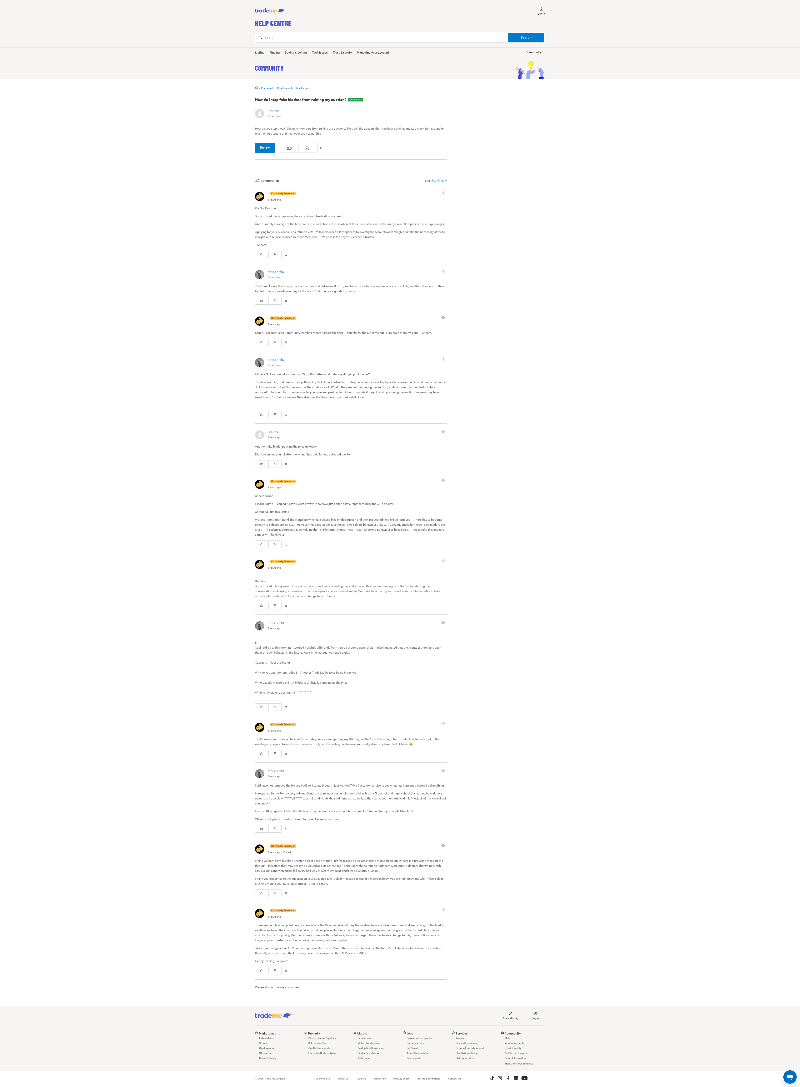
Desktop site (322, 1078)
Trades (460, 1038)
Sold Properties (317, 1043)
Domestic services (466, 1043)
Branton (274, 110)
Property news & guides (322, 1038)
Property (314, 1033)
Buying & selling (296, 52)
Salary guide (414, 1058)
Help (507, 1038)
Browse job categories (419, 1038)
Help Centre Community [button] (519, 1063)
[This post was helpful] (289, 148)
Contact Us (454, 1078)
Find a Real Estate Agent (322, 1053)
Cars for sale (365, 1038)
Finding (275, 52)
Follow (265, 147)
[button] (539, 10)
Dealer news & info (368, 1053)
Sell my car (364, 1058)
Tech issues (320, 52)
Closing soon (266, 1048)
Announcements (514, 1043)
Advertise (380, 1078)
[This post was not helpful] (308, 148)
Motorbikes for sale (369, 1043)
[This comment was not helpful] (275, 254)
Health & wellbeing (467, 1053)
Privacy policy (401, 1078)
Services (461, 1033)
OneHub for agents (319, 1048)
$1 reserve (265, 1053)
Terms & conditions (429, 1078)
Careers (361, 1078)
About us (343, 1078)
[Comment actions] (444, 193)
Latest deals (266, 1038)
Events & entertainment (470, 1048)
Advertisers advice (418, 1053)
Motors (362, 1033)
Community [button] (534, 52)
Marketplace (267, 1033)
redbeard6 (276, 271)
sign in (269, 987)
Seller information (515, 1058)
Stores (263, 1043)
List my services (465, 1058)
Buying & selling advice (371, 1048)
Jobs (409, 1033)
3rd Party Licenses (516, 1053)
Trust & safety (342, 52)
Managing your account (373, 52)
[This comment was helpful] (261, 254)
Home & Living (267, 1058)
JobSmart (412, 1048)
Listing (260, 52)
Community (269, 68)
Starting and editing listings (293, 88)
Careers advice (415, 1043)
